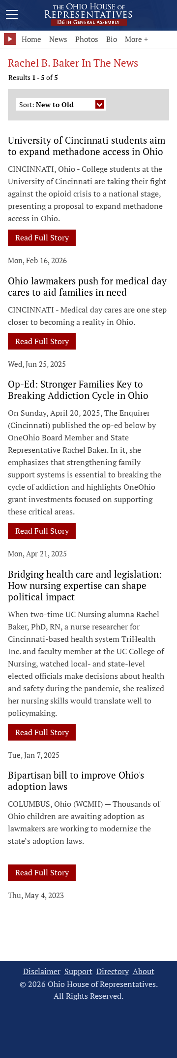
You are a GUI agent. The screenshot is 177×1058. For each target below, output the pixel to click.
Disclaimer (41, 971)
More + (136, 39)
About (143, 971)
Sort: (46, 104)
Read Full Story (42, 237)
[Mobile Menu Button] (12, 16)
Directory (112, 971)
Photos (86, 39)
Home (31, 39)
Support (78, 971)
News (58, 39)
